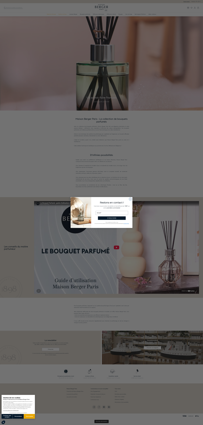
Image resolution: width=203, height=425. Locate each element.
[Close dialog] (130, 199)
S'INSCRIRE (111, 218)
